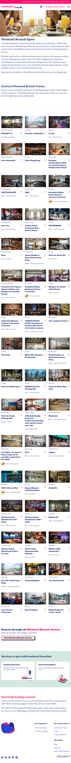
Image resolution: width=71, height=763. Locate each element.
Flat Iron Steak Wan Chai (58, 388)
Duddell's (53, 488)
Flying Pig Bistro (32, 580)
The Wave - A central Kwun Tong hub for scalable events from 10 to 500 (10, 455)
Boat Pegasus (31, 610)
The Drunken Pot (56, 580)
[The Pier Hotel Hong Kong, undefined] (21, 582)
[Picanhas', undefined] (21, 356)
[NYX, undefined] (45, 453)
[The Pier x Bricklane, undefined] (45, 134)
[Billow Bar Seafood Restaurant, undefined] (45, 357)
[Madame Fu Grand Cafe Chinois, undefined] (69, 289)
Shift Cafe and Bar (9, 488)
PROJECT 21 (6, 133)
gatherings (56, 46)
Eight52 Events (65, 1)
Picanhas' (5, 355)
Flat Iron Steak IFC (57, 255)
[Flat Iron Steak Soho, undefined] (21, 387)
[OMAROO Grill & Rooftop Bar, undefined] (45, 388)
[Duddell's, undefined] (69, 489)
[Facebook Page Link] (2, 757)
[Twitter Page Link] (6, 757)
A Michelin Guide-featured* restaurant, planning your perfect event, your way (34, 420)
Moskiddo (53, 416)
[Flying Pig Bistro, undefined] (45, 581)
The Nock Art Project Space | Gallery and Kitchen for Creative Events (11, 290)
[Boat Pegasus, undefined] (45, 610)
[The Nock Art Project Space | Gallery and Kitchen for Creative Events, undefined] (21, 291)
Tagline (52, 452)
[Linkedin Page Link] (13, 757)
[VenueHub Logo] (11, 7)
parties (47, 46)
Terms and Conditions (62, 751)
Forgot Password (60, 735)
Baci (3, 255)
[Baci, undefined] (21, 256)
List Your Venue (26, 1)
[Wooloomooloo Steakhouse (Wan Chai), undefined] (45, 520)
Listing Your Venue (61, 728)
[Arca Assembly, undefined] (21, 161)
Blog (55, 744)
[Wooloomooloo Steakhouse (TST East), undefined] (21, 520)
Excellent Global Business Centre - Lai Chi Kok (33, 289)
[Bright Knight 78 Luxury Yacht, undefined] (69, 612)
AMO (27, 192)
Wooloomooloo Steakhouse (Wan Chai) (33, 519)
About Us (57, 748)
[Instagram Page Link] (16, 757)
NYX (27, 452)
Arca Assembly (8, 160)
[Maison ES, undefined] (69, 518)
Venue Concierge (41, 728)
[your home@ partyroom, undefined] (21, 612)
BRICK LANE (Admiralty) (54, 550)
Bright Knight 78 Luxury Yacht (56, 611)
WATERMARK (55, 226)
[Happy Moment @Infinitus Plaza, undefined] (45, 490)
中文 (57, 1)
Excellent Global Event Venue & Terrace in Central (57, 194)
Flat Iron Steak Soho (10, 387)
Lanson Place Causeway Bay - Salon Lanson (32, 228)
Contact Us (37, 1)
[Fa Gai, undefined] (69, 134)
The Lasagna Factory (58, 321)
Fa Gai (51, 133)
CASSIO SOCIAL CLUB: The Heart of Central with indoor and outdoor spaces (34, 324)
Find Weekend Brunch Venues (18, 638)
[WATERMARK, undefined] (69, 226)
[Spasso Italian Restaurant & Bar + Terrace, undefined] (21, 552)
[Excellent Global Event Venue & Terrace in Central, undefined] (69, 195)
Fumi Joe (5, 226)
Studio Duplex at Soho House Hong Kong (57, 357)
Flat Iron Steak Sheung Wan (8, 417)
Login (56, 731)
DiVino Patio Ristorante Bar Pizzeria (31, 551)
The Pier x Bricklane (34, 133)
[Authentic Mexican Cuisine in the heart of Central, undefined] (21, 324)
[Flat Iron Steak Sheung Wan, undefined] (21, 418)
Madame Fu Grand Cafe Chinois (57, 288)
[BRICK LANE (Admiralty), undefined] (69, 551)
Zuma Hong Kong (32, 160)
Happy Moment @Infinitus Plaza (32, 489)
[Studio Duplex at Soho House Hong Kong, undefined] (69, 358)
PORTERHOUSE (8, 192)
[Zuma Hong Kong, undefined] (45, 161)
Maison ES (53, 517)
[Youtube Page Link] (9, 757)
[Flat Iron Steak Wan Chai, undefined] (69, 388)
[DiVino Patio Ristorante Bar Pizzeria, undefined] (45, 552)
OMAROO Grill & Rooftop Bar (32, 388)
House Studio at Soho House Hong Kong (33, 257)
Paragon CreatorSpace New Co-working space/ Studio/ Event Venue (58, 164)
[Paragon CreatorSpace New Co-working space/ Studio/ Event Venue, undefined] (69, 164)
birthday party (20, 65)
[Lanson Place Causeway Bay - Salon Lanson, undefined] (45, 228)
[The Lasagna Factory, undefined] (69, 321)
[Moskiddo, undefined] (69, 417)
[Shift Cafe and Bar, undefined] (21, 489)
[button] (3, 122)
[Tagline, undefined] (69, 453)
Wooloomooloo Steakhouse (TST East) (9, 519)
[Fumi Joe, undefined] (21, 226)
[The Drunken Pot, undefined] (69, 581)
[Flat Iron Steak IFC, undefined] (69, 256)
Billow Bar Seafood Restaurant (34, 356)
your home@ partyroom (6, 611)
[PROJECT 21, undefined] (21, 134)
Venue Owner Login (48, 1)
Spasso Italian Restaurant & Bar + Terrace (10, 551)
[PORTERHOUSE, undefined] (21, 193)
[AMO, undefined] (45, 193)
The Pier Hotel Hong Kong (10, 581)
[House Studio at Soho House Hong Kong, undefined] (45, 258)
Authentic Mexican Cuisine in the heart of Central (10, 323)
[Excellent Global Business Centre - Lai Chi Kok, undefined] (45, 290)
